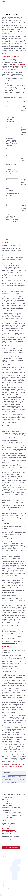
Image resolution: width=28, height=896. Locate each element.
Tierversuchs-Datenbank (18, 64)
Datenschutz (8, 889)
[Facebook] (15, 880)
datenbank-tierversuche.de (8, 823)
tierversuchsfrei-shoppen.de (9, 831)
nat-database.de (6, 826)
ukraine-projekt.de (6, 833)
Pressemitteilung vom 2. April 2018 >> (11, 56)
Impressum (7, 888)
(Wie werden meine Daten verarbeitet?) (9, 850)
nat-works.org (5, 828)
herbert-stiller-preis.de (7, 824)
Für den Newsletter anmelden (11, 847)
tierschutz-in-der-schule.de (8, 830)
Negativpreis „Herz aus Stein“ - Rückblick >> (13, 779)
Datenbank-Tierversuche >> (9, 782)
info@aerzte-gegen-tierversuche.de (11, 807)
